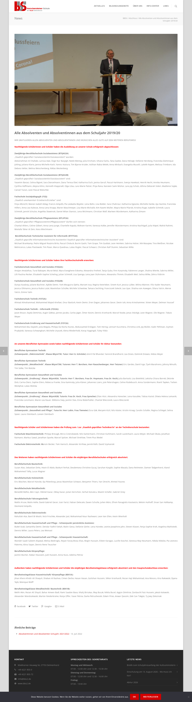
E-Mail (61, 606)
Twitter (34, 606)
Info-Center (153, 6)
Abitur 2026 (132, 682)
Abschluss (133, 18)
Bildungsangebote (119, 6)
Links (166, 6)
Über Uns (137, 6)
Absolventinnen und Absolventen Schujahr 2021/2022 (44, 633)
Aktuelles (99, 6)
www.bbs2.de (24, 683)
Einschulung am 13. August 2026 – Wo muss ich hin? (149, 673)
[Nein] (188, 697)
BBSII (125, 18)
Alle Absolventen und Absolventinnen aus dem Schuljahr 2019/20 (67, 132)
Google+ (48, 606)
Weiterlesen (150, 697)
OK (134, 697)
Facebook (20, 606)
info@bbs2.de (24, 679)
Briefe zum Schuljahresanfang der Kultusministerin (151, 665)
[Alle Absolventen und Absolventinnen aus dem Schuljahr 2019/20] (96, 80)
